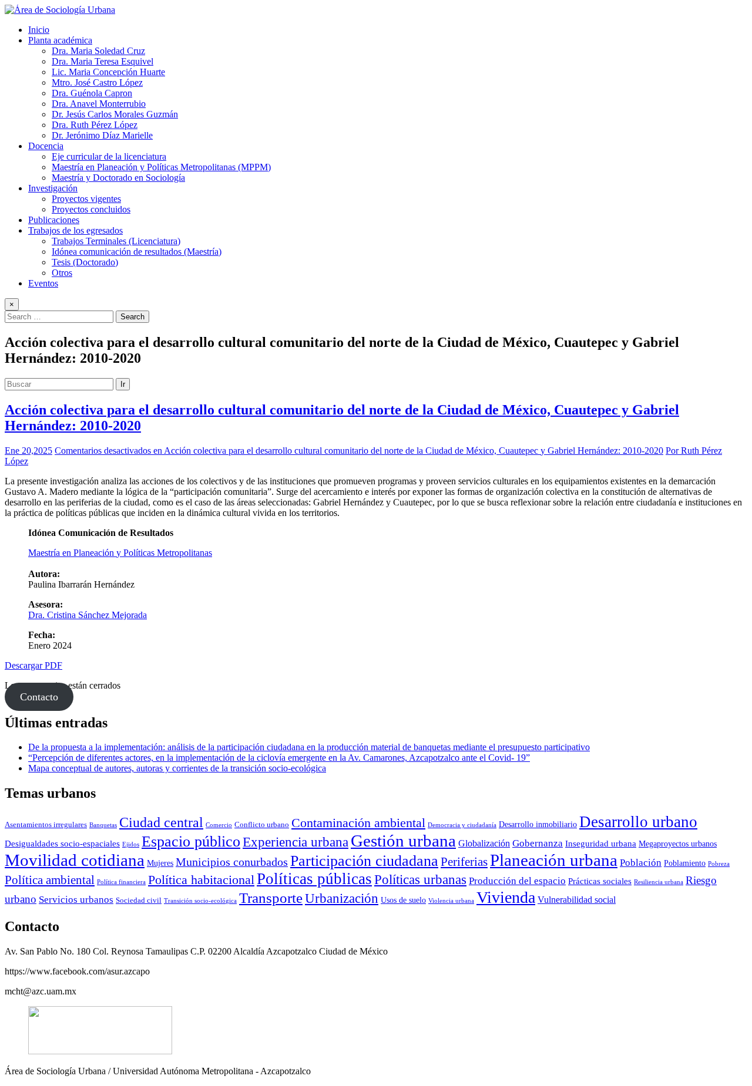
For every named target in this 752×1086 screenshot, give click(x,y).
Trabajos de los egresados (75, 230)
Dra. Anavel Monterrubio (99, 104)
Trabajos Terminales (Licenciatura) (116, 241)
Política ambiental (50, 880)
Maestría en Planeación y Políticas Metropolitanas (120, 553)
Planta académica (60, 40)
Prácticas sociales (600, 881)
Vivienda (505, 897)
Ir (122, 384)
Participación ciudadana (364, 860)
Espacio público (191, 841)
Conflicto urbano (261, 825)
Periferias (464, 862)
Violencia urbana (451, 901)
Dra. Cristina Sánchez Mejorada (87, 615)
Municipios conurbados (232, 861)
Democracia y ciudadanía (462, 825)
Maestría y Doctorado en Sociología (118, 178)
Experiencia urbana (295, 842)
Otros (62, 273)
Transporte (271, 898)
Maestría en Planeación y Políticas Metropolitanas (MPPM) (161, 167)
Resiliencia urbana (658, 882)
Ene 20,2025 (28, 451)
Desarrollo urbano (638, 822)
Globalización (484, 843)
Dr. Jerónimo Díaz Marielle (102, 135)
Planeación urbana (553, 860)
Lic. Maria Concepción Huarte (108, 72)
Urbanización (341, 898)
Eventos (43, 283)
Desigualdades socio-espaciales (62, 843)
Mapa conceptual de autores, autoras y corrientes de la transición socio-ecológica (177, 768)
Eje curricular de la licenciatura (109, 156)
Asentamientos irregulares (46, 825)
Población (641, 862)
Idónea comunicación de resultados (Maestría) (136, 252)
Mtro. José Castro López (97, 82)
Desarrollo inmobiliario (538, 824)
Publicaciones (53, 220)
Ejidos (130, 844)
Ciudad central (161, 822)
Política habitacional (201, 880)
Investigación (53, 188)
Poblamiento (685, 863)
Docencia (45, 146)
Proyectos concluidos (91, 209)
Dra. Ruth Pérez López (94, 125)
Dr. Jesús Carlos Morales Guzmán (115, 114)
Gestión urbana (403, 840)
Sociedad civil (139, 900)
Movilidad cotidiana (75, 860)
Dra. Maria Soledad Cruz (98, 51)
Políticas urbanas (420, 879)
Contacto (39, 697)
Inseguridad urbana (600, 843)
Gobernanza (537, 843)
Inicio (38, 30)
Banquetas (103, 825)
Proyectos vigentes (86, 199)
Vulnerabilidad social (577, 899)
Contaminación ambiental (358, 823)
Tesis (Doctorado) (85, 262)
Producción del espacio (517, 880)
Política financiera (121, 882)
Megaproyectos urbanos (678, 843)
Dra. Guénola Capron (92, 93)
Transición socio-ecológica (200, 901)
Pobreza (719, 864)
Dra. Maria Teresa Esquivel (102, 61)
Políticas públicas (314, 879)
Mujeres (160, 863)
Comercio (219, 825)
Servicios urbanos (76, 899)
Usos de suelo (403, 900)
